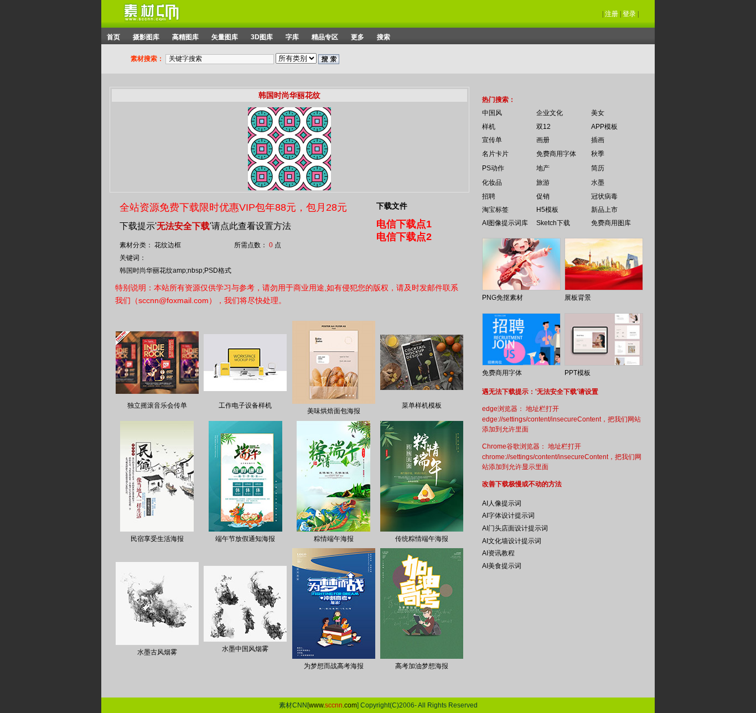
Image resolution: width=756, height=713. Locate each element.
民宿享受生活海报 (157, 539)
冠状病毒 (604, 196)
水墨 (597, 182)
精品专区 (325, 37)
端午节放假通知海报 (245, 539)
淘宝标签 (495, 210)
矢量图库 (224, 37)
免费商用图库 (611, 223)
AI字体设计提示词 (508, 515)
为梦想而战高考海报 (334, 666)
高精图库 (185, 37)
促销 (543, 196)
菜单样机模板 (422, 405)
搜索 (383, 37)
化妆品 (492, 182)
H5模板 (547, 210)
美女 (597, 113)
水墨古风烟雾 (157, 652)
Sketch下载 (553, 223)
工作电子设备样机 (245, 405)
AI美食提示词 (501, 566)
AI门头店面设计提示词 (515, 528)
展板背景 (578, 297)
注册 (611, 14)
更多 (357, 37)
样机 (488, 127)
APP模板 (604, 127)
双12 (543, 127)
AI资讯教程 (498, 553)
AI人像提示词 (501, 503)
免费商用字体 (556, 154)
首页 (113, 37)
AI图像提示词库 (505, 223)
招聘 (488, 196)
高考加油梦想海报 (421, 666)
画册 (543, 140)
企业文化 (549, 113)
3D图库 (262, 37)
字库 (292, 37)
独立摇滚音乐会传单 (157, 405)
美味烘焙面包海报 (333, 411)
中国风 (492, 113)
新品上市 (604, 210)
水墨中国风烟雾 (245, 649)
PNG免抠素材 (502, 297)
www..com (333, 705)
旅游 (543, 182)
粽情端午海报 (334, 539)
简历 (597, 168)
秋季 (597, 154)
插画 (597, 140)
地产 (543, 168)
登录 (629, 14)
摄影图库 (146, 37)
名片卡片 (495, 154)
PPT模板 (578, 373)
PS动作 (493, 168)
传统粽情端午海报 (421, 539)
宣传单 (492, 140)
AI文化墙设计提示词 (511, 541)
